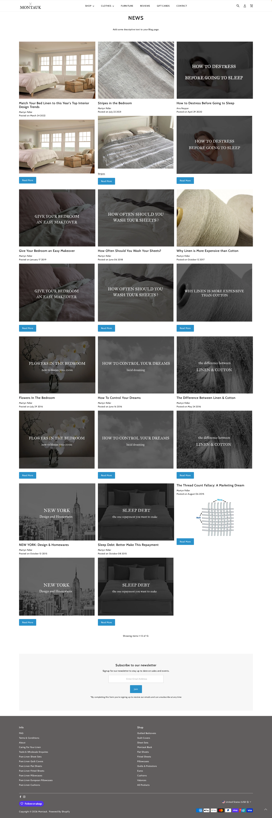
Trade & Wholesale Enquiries (33, 751)
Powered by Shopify (59, 811)
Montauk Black (144, 747)
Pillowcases (143, 761)
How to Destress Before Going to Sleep (205, 103)
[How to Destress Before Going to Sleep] (215, 70)
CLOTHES (106, 5)
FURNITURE (127, 5)
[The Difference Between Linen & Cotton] (215, 365)
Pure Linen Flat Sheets (30, 766)
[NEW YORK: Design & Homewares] (57, 512)
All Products (143, 785)
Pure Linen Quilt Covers (31, 761)
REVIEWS (145, 5)
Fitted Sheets (144, 756)
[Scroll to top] (266, 809)
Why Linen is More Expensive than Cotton (207, 251)
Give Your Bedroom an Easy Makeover (47, 251)
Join (136, 689)
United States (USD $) (237, 802)
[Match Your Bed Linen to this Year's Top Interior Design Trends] (57, 70)
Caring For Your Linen (30, 747)
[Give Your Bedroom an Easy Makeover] (57, 218)
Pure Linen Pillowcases (30, 775)
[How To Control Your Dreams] (136, 365)
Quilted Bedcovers (146, 733)
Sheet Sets (142, 742)
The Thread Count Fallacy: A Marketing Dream (210, 485)
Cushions (142, 775)
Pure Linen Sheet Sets (30, 756)
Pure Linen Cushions (29, 785)
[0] (251, 5)
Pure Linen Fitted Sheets (31, 770)
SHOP (88, 5)
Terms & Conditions (29, 737)
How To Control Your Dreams (119, 398)
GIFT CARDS (163, 5)
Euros (140, 770)
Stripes (101, 173)
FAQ (21, 733)
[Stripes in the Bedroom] (136, 70)
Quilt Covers (143, 737)
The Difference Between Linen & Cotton (206, 398)
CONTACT (181, 5)
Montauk (42, 811)
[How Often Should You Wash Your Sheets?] (136, 218)
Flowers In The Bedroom (37, 398)
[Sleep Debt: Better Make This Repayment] (136, 512)
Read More (27, 180)
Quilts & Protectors (147, 766)
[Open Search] (238, 5)
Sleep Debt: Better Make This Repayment (128, 545)
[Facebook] (20, 797)
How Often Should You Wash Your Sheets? (129, 251)
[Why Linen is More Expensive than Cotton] (215, 218)
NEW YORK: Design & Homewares (44, 545)
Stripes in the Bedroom (115, 103)
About (22, 742)
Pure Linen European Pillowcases (36, 780)
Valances (141, 780)
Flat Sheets (143, 751)
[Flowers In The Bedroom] (57, 365)
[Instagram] (24, 797)
